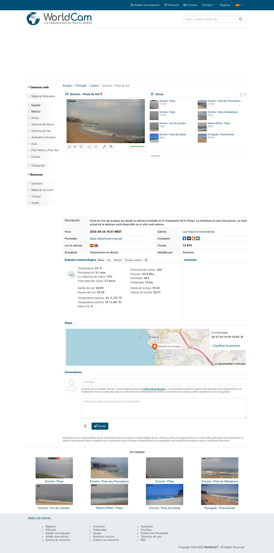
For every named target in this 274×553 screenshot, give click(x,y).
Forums (192, 5)
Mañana (118, 260)
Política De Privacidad (154, 533)
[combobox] (214, 19)
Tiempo (36, 196)
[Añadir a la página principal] (96, 146)
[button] (239, 5)
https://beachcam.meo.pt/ (106, 238)
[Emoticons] (85, 426)
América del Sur (41, 131)
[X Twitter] (189, 238)
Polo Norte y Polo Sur (44, 150)
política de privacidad (154, 389)
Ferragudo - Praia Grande (221, 134)
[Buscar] (240, 19)
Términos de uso (151, 536)
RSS (143, 540)
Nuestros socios (103, 536)
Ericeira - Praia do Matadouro (223, 112)
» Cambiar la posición (226, 345)
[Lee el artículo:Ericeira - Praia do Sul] (92, 245)
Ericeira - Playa (167, 100)
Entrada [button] (207, 5)
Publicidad (99, 530)
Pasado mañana (133, 260)
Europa (35, 156)
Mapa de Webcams (43, 96)
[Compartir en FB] (184, 238)
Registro (225, 5)
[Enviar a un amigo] (198, 238)
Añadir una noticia (57, 536)
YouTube (146, 530)
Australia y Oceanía (43, 137)
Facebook (147, 526)
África (35, 118)
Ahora (101, 260)
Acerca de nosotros (58, 540)
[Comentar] (89, 146)
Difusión (173, 5)
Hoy (109, 260)
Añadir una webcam (58, 533)
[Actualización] (146, 260)
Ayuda (35, 202)
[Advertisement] (137, 53)
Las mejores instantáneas (199, 231)
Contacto (99, 526)
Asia (34, 144)
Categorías (38, 165)
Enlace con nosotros (106, 540)
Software (36, 183)
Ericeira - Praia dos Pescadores (224, 100)
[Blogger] (193, 238)
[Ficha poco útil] (81, 146)
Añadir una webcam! (147, 5)
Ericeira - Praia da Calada (173, 134)
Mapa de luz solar (42, 190)
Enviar (101, 426)
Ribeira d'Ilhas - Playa (219, 123)
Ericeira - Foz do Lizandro (173, 123)
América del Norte (42, 124)
